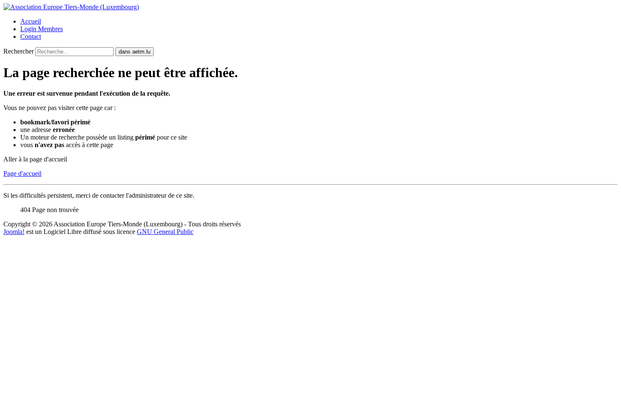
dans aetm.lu (134, 51)
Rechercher (18, 51)
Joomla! (14, 231)
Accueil (30, 21)
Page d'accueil (22, 173)
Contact (30, 36)
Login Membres (41, 28)
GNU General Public (165, 231)
